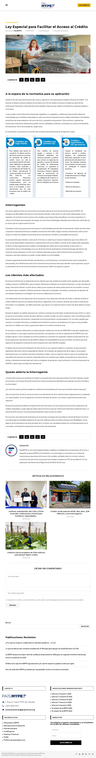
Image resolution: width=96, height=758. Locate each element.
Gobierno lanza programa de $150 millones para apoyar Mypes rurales (26, 554)
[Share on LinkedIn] (32, 80)
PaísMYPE (18, 31)
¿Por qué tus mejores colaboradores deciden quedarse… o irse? (31, 643)
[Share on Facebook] (21, 80)
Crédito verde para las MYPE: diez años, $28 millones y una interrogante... (69, 512)
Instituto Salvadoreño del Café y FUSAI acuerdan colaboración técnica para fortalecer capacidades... (26, 513)
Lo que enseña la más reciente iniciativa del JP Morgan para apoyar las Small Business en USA (42, 649)
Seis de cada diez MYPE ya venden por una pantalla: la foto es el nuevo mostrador (37, 669)
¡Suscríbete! (66, 743)
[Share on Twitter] (27, 80)
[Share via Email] (43, 80)
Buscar (8, 623)
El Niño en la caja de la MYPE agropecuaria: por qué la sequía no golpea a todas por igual (40, 664)
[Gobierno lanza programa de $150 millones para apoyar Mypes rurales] (26, 535)
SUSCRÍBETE (84, 5)
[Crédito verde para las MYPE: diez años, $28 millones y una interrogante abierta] (69, 494)
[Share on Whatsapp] (37, 80)
